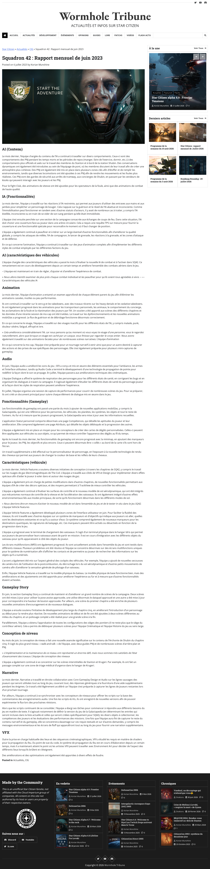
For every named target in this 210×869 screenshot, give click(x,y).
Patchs (118, 35)
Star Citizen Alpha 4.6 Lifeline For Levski (83, 837)
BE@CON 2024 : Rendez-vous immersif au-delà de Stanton (188, 819)
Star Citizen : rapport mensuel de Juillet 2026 (192, 147)
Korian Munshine (40, 64)
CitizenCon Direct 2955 (132, 838)
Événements (67, 35)
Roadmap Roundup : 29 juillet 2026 (192, 180)
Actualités (29, 35)
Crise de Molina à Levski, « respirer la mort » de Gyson (187, 806)
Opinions (83, 35)
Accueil (14, 35)
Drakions (180, 797)
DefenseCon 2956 (77, 806)
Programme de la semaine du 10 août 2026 (162, 147)
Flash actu (144, 35)
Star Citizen (8, 49)
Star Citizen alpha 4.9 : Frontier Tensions (172, 99)
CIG (31, 49)
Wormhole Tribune (105, 15)
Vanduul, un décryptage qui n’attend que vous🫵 (187, 792)
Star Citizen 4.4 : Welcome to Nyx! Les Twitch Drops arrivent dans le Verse (136, 822)
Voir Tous (198, 48)
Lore (107, 35)
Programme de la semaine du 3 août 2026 (161, 180)
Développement (47, 35)
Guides (96, 35)
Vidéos (130, 35)
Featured (168, 93)
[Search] (205, 35)
